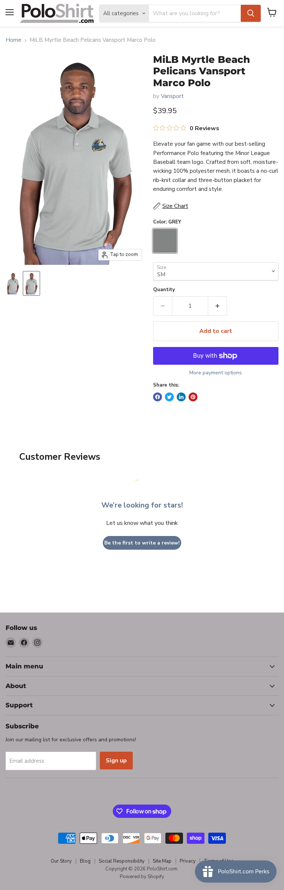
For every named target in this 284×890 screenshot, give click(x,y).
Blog (85, 861)
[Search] (251, 13)
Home (13, 40)
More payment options (215, 373)
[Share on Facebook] (157, 396)
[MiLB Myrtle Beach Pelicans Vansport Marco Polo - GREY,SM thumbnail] (31, 283)
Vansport (172, 96)
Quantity (164, 290)
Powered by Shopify (142, 876)
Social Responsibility (122, 861)
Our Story (61, 861)
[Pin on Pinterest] (193, 396)
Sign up (116, 760)
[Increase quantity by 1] (217, 306)
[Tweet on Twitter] (169, 396)
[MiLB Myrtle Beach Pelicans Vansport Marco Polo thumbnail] (13, 283)
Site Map (162, 861)
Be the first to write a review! (142, 542)
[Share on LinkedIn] (181, 396)
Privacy (188, 861)
